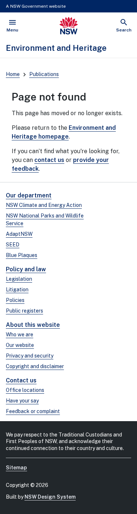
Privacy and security (29, 356)
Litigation (17, 289)
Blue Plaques (21, 255)
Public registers (24, 311)
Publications (44, 74)
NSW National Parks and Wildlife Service (45, 219)
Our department (29, 195)
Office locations (25, 390)
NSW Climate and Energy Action (44, 205)
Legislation (19, 279)
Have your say (22, 401)
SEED (12, 244)
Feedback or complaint (33, 411)
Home (13, 74)
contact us (49, 159)
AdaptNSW (19, 234)
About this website (33, 324)
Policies (15, 300)
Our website (20, 345)
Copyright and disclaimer (35, 366)
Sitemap (16, 467)
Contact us (21, 380)
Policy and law (26, 269)
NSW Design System (50, 497)
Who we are (19, 334)
